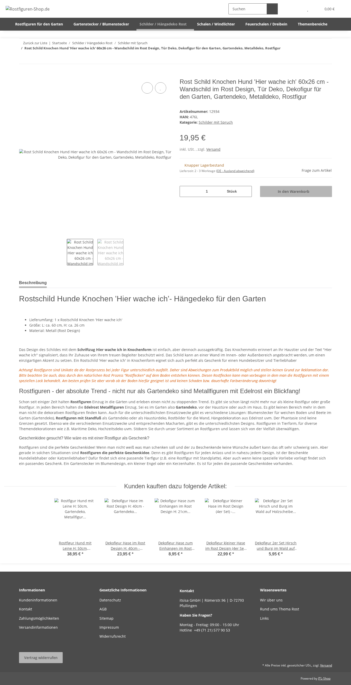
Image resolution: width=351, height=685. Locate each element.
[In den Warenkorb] (23, 75)
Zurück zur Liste (35, 43)
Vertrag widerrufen (41, 657)
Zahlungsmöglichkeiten (39, 618)
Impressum (109, 627)
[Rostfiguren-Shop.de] (27, 9)
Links (264, 618)
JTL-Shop (324, 678)
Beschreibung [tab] (33, 283)
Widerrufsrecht (112, 636)
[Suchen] (272, 8)
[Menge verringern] (185, 191)
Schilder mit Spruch (216, 122)
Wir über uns (271, 600)
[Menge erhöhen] (246, 191)
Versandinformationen (38, 627)
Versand (213, 149)
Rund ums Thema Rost (279, 609)
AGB (103, 609)
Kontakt (25, 609)
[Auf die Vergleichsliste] (147, 88)
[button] (297, 9)
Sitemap (106, 618)
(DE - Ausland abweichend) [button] (235, 171)
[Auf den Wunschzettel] (160, 88)
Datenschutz (110, 600)
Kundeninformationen (38, 600)
